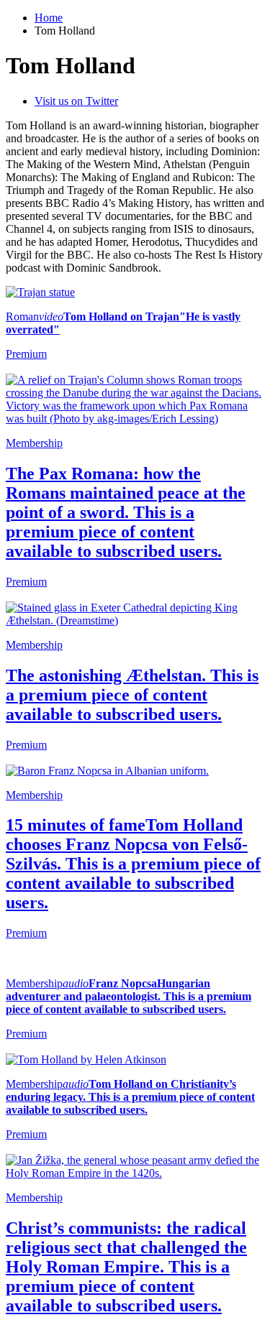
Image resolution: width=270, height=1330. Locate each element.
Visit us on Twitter (76, 101)
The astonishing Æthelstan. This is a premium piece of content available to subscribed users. (132, 695)
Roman (22, 316)
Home (49, 17)
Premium (26, 933)
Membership (34, 443)
